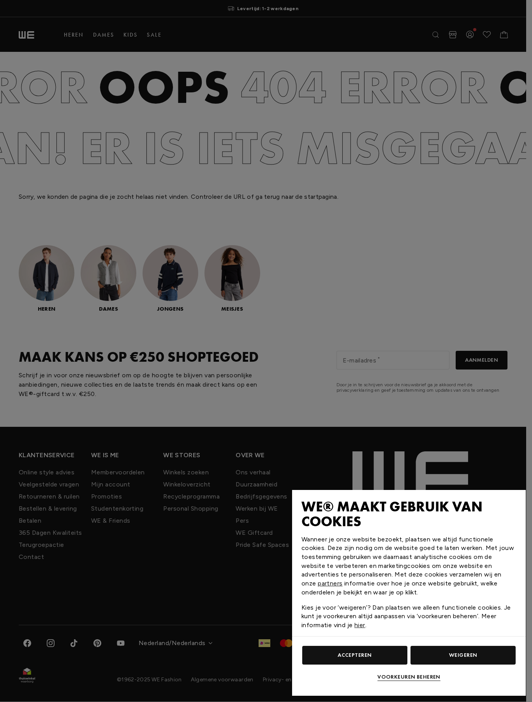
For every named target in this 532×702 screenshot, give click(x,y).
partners (330, 583)
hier (359, 625)
